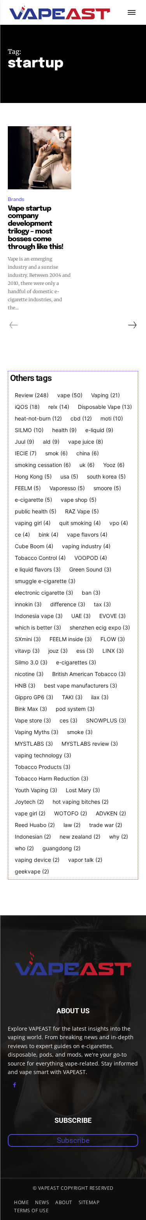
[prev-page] (14, 325)
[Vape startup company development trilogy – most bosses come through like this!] (39, 157)
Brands (16, 199)
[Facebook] (14, 1085)
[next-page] (132, 325)
